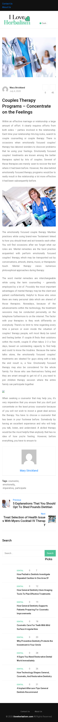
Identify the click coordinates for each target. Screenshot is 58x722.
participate (20, 488)
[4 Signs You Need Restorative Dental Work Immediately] (8, 657)
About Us (6, 7)
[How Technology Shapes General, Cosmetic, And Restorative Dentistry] (8, 672)
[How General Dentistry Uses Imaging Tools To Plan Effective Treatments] (8, 590)
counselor (13, 481)
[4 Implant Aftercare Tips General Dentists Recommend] (8, 688)
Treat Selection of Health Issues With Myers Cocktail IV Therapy (23, 521)
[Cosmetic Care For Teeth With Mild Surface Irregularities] (8, 625)
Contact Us (7, 4)
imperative (8, 488)
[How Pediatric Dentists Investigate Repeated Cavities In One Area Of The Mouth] (8, 574)
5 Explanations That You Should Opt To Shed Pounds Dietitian (34, 505)
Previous (17, 500)
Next (43, 514)
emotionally (9, 484)
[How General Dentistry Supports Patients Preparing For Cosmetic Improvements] (8, 606)
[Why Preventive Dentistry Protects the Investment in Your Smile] (8, 641)
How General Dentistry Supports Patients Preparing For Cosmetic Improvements (33, 610)
